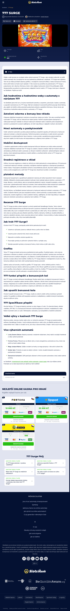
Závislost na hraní (49, 608)
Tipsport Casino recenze (51, 419)
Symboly (35, 505)
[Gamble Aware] (50, 581)
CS (34, 563)
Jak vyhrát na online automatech (35, 511)
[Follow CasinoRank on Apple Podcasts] (45, 558)
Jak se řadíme (34, 537)
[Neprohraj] (21, 581)
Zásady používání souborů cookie (20, 608)
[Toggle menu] (3, 2)
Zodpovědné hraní (60, 608)
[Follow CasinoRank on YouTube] (37, 558)
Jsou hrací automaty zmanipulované (34, 501)
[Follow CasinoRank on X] (32, 558)
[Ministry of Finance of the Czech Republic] (9, 581)
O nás (35, 527)
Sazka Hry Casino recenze (18, 447)
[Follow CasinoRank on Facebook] (24, 558)
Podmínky (6, 608)
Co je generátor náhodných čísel (35, 514)
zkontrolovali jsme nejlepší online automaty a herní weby (29, 361)
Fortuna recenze (18, 419)
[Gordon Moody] (31, 588)
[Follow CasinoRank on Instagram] (28, 558)
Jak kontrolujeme (35, 533)
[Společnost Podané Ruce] (30, 581)
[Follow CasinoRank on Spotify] (41, 558)
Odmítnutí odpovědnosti (36, 608)
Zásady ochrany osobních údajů (35, 530)
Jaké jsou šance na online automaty (35, 508)
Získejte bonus (18, 416)
